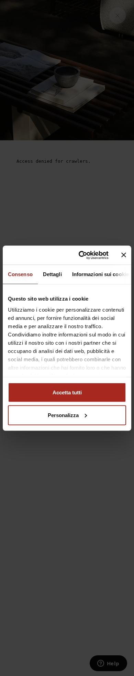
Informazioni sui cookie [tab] (100, 274)
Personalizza (63, 415)
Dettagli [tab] (52, 274)
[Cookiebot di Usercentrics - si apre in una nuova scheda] (81, 255)
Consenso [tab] (20, 274)
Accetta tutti (67, 392)
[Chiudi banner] (123, 255)
